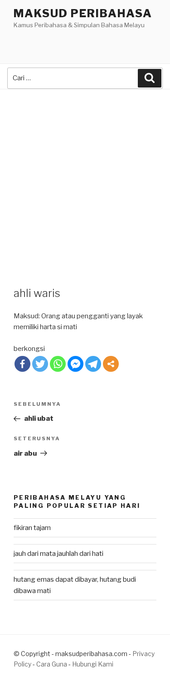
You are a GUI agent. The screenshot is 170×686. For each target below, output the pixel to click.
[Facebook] (22, 364)
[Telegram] (93, 364)
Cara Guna (52, 664)
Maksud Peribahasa (83, 13)
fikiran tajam (32, 528)
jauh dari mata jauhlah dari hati (58, 554)
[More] (111, 364)
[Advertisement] (85, 179)
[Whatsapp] (58, 364)
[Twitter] (40, 364)
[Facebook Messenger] (75, 364)
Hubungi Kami (92, 664)
